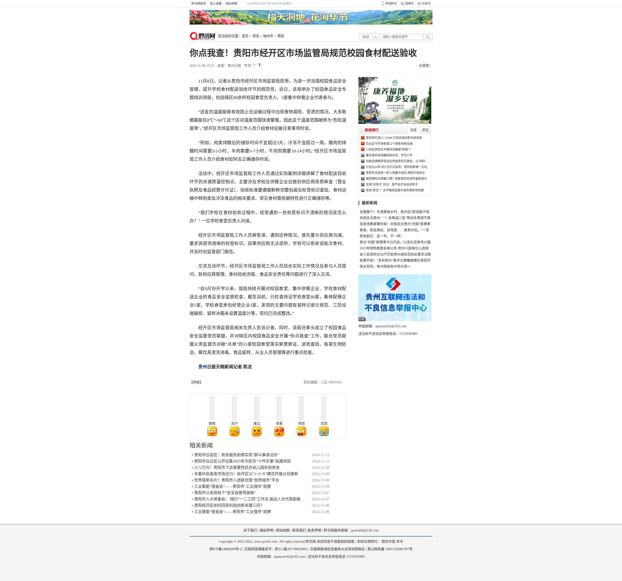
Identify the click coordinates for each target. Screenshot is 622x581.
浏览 (413, 130)
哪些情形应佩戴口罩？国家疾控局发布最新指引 (396, 178)
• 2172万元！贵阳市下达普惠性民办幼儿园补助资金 (236, 467)
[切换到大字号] (259, 65)
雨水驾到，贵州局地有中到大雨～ (385, 266)
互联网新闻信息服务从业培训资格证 (337, 549)
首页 (245, 36)
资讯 (255, 36)
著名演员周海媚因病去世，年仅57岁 (389, 155)
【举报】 (196, 382)
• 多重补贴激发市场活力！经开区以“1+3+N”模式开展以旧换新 (245, 474)
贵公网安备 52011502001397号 (390, 549)
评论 (425, 130)
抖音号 (426, 3)
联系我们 (299, 530)
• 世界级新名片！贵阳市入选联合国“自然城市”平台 (235, 480)
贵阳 (280, 36)
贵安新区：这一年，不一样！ (382, 236)
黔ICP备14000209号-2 (226, 549)
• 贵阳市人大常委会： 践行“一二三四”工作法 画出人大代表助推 (246, 499)
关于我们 (250, 530)
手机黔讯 (391, 3)
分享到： (425, 65)
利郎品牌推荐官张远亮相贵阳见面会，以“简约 (395, 161)
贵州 (202, 366)
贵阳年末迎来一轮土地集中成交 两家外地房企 (395, 173)
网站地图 (231, 3)
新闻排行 (372, 130)
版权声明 (266, 530)
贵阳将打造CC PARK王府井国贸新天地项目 (394, 138)
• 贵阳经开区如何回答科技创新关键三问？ (228, 505)
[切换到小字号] (254, 65)
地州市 (268, 36)
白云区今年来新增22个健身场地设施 (389, 143)
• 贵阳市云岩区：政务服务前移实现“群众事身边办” (235, 455)
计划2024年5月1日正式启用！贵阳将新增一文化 (396, 167)
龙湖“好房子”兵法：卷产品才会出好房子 (392, 184)
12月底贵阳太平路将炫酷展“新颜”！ (389, 149)
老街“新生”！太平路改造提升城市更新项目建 (395, 190)
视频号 (409, 3)
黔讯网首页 (198, 3)
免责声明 (314, 530)
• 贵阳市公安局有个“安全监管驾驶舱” (224, 493)
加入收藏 (216, 3)
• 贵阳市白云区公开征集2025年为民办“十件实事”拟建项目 (241, 461)
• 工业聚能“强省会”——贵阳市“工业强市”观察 (231, 486)
